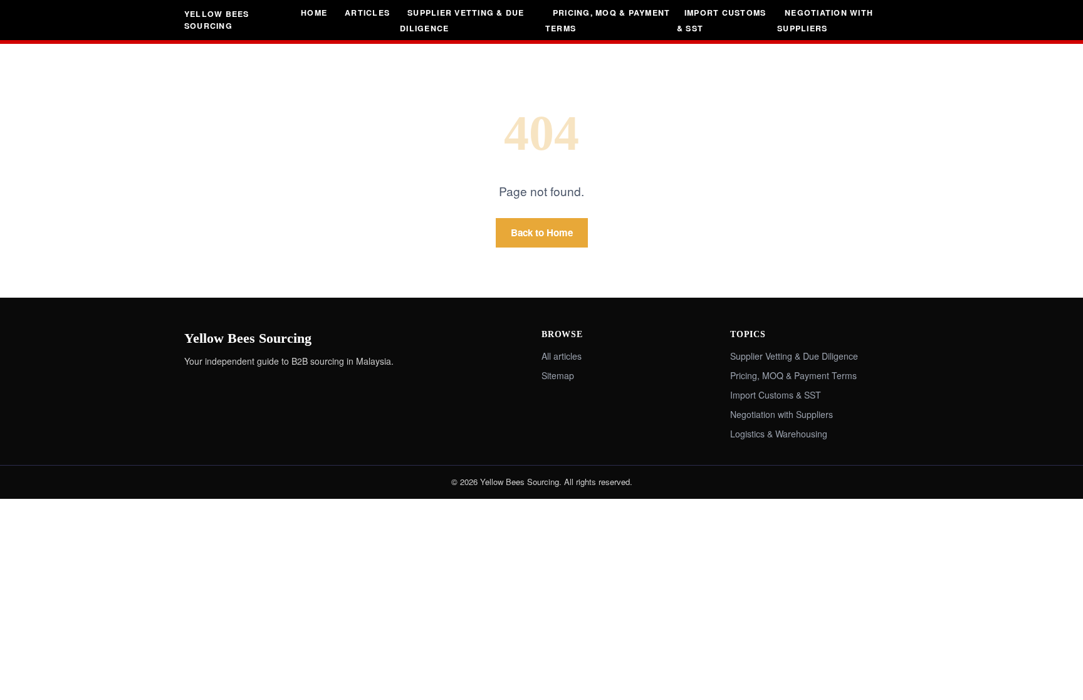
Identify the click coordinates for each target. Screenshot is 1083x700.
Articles (367, 12)
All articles (562, 356)
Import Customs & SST (721, 20)
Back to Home (542, 232)
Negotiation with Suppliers (825, 20)
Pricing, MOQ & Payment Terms (607, 20)
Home (314, 12)
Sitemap (558, 375)
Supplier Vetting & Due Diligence (462, 20)
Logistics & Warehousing (778, 433)
